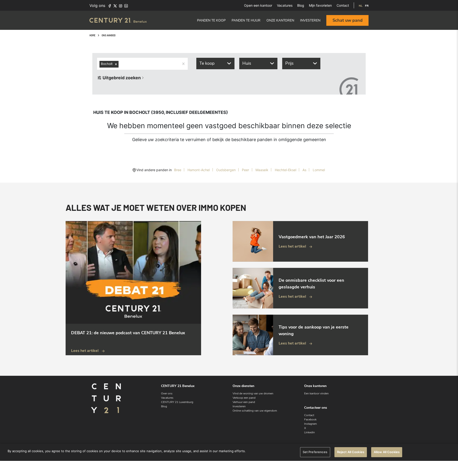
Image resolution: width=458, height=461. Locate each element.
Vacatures (284, 5)
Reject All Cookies (350, 452)
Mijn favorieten (320, 5)
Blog (300, 5)
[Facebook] (110, 5)
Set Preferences (315, 452)
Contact (343, 5)
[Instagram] (121, 5)
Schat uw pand (348, 20)
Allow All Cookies (387, 452)
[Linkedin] (126, 5)
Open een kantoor (258, 5)
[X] (115, 5)
